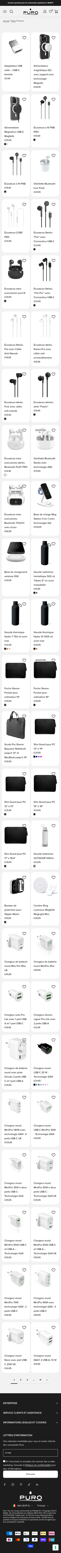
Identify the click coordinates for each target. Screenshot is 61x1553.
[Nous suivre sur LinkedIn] (37, 1484)
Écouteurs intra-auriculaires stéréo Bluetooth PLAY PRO (15, 463)
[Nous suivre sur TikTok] (29, 1484)
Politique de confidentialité (38, 1465)
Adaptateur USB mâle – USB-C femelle (13, 70)
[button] (24, 37)
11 (40, 1380)
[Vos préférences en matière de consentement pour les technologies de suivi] (55, 1547)
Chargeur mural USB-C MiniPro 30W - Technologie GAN (45, 1130)
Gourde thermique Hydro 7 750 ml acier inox (15, 636)
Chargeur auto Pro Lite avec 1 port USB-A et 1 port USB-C (15, 1019)
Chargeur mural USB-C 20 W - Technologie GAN (43, 1072)
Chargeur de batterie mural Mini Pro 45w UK (15, 966)
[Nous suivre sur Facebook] (4, 1484)
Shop (13, 21)
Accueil (6, 21)
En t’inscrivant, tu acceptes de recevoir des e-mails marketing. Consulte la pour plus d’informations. (29, 1465)
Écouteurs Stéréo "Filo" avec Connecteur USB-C (44, 237)
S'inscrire (30, 1474)
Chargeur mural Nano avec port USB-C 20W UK (15, 1360)
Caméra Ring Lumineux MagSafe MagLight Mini (44, 910)
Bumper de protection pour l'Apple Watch (12, 910)
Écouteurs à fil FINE (15, 183)
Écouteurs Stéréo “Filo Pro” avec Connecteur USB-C (44, 293)
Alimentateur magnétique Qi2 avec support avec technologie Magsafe (44, 74)
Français (41, 1505)
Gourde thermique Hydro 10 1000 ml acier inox (44, 636)
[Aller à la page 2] (47, 1380)
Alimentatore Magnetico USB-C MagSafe (14, 132)
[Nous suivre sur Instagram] (12, 1484)
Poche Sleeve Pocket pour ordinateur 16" (41, 693)
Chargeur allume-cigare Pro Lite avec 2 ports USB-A (45, 1019)
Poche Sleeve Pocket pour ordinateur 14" (12, 693)
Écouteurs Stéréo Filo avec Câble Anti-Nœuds (13, 349)
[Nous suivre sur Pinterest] (21, 1484)
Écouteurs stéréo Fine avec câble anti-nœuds (13, 406)
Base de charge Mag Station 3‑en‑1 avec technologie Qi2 (45, 519)
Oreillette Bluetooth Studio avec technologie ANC (44, 463)
